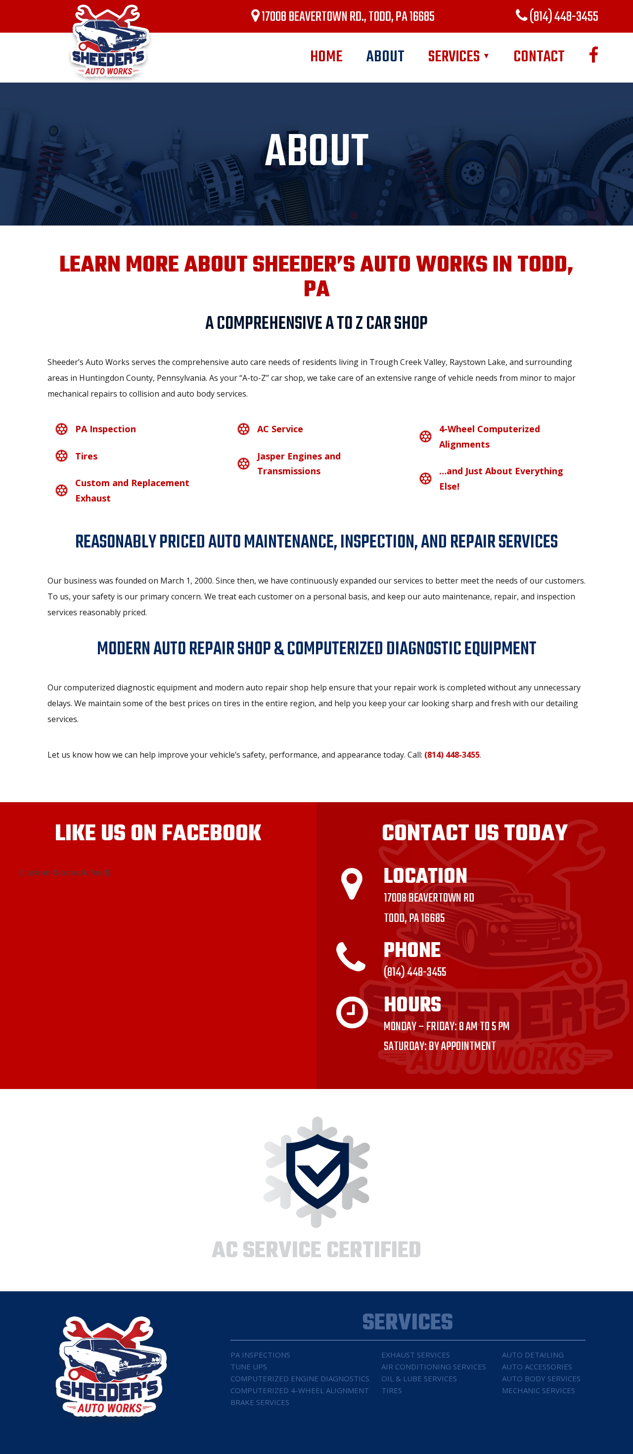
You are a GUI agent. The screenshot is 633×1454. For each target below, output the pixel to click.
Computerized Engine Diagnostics (299, 1378)
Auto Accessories (537, 1366)
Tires (391, 1390)
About (385, 57)
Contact (539, 57)
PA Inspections (260, 1355)
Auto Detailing (533, 1355)
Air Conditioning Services (433, 1366)
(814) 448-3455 (563, 17)
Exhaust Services (415, 1355)
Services (459, 57)
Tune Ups (248, 1366)
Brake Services (259, 1402)
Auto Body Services (541, 1378)
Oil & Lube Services (419, 1378)
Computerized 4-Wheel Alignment (299, 1390)
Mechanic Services (538, 1390)
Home (326, 57)
